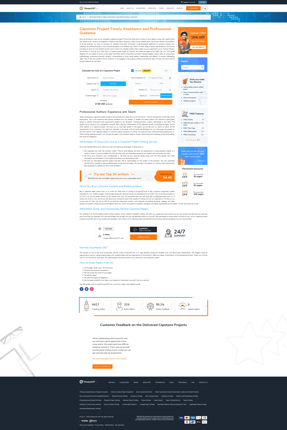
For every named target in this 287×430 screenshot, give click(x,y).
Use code (198, 47)
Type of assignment (137, 78)
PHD (161, 83)
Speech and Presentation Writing (187, 396)
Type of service (91, 78)
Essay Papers (158, 400)
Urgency (93, 89)
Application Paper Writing (198, 404)
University (113, 83)
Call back (202, 2)
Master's (138, 83)
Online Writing (146, 400)
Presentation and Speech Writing (90, 400)
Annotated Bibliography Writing (90, 408)
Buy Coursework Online (144, 392)
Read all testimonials (102, 366)
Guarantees (140, 8)
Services (112, 382)
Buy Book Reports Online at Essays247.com (172, 404)
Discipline (142, 89)
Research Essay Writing (119, 396)
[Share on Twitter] (87, 289)
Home (122, 8)
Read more (201, 160)
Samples (180, 8)
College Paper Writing (147, 404)
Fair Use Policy (119, 425)
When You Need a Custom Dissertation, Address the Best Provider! (177, 392)
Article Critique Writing (111, 404)
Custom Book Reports (129, 404)
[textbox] (162, 90)
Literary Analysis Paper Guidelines (122, 392)
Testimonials (160, 382)
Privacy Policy (99, 425)
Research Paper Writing (112, 400)
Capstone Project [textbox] (157, 78)
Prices (161, 8)
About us (130, 8)
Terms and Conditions (87, 425)
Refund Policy (109, 425)
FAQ (192, 382)
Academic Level (91, 83)
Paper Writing (188, 400)
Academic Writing (136, 396)
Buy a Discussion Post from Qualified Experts (94, 396)
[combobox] (159, 77)
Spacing (142, 95)
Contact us (203, 382)
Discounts (170, 8)
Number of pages (91, 95)
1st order (142, 71)
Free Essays (182, 382)
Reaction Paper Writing (130, 400)
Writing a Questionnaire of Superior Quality (94, 392)
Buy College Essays (151, 396)
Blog (171, 382)
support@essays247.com (113, 238)
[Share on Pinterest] (92, 289)
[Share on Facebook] (82, 289)
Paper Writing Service (173, 400)
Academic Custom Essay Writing (90, 404)
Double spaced (166, 95)
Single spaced (154, 95)
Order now (152, 8)
